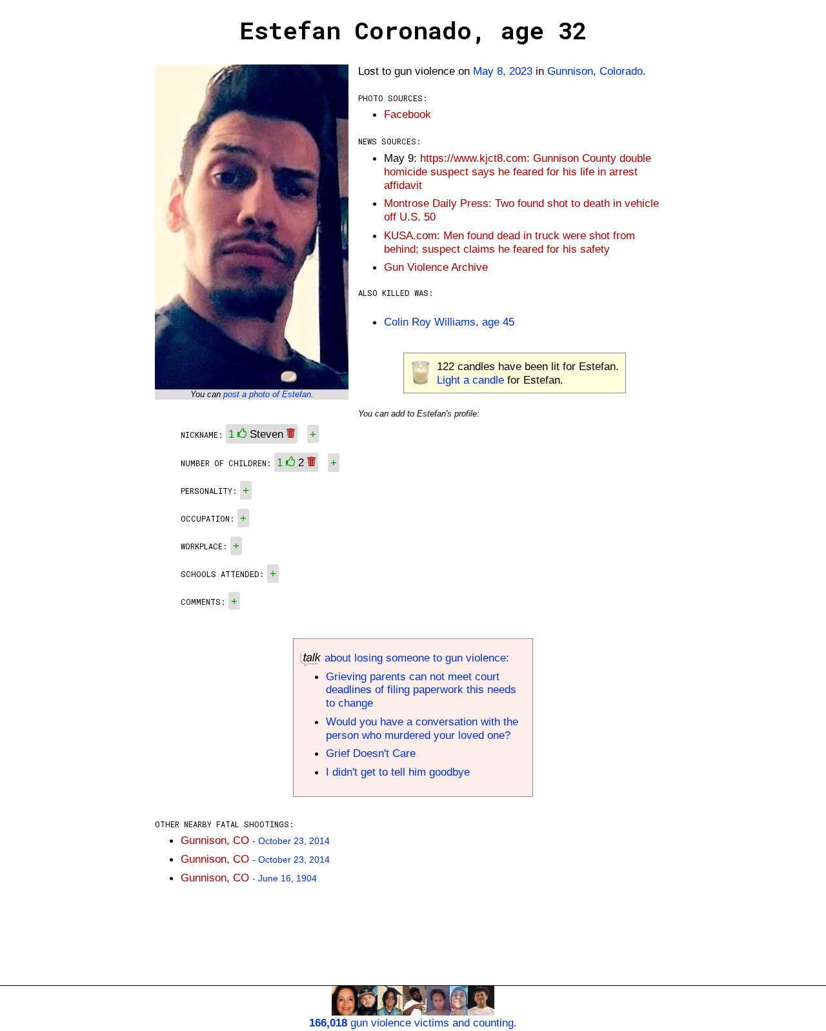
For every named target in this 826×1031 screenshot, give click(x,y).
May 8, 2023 (502, 70)
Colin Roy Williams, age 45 (449, 321)
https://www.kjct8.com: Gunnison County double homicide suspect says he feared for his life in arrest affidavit (517, 171)
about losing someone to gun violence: (415, 657)
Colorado (621, 70)
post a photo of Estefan (267, 394)
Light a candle (470, 379)
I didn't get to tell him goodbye (398, 771)
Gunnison (570, 70)
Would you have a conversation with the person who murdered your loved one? (422, 728)
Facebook (407, 114)
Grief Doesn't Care (371, 753)
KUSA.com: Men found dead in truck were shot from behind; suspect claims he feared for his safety (509, 242)
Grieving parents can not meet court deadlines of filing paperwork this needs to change (421, 690)
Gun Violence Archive (436, 266)
